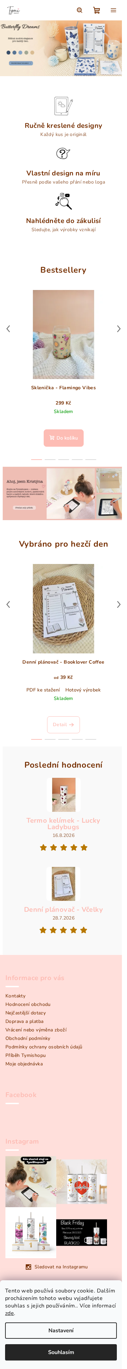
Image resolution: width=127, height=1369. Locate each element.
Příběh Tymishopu (25, 1055)
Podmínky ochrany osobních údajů (43, 1047)
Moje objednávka (24, 1064)
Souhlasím (61, 1352)
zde (9, 1313)
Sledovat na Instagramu (61, 1267)
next (118, 328)
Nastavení (60, 1330)
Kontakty (15, 996)
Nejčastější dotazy (25, 1013)
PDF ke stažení (43, 690)
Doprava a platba (24, 1021)
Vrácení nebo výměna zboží (35, 1030)
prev (8, 328)
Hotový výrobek (83, 690)
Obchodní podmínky (27, 1038)
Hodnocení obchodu (28, 1004)
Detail (60, 724)
